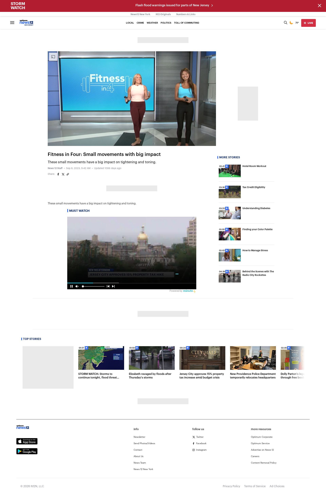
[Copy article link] (67, 174)
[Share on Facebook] (58, 174)
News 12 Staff (55, 168)
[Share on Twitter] (63, 174)
